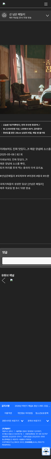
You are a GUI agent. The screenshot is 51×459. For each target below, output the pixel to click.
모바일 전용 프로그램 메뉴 (47, 16)
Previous (3, 280)
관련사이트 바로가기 (10, 421)
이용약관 (8, 413)
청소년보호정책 (41, 413)
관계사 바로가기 (34, 421)
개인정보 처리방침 (25, 413)
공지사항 (6, 406)
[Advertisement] (25, 372)
